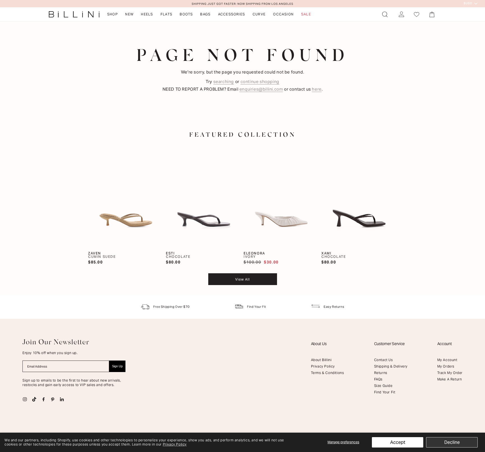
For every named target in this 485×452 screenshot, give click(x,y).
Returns (380, 373)
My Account (447, 360)
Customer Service (389, 343)
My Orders (445, 366)
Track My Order (450, 373)
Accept (397, 442)
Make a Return (449, 379)
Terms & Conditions (327, 373)
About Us (319, 343)
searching (223, 81)
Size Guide (383, 386)
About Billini (321, 360)
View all (242, 279)
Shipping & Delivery (391, 366)
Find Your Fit (384, 392)
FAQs (378, 379)
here (316, 89)
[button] (385, 14)
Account (444, 343)
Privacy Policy (175, 444)
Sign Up (117, 366)
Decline (452, 442)
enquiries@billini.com (261, 89)
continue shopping (260, 81)
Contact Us (383, 360)
